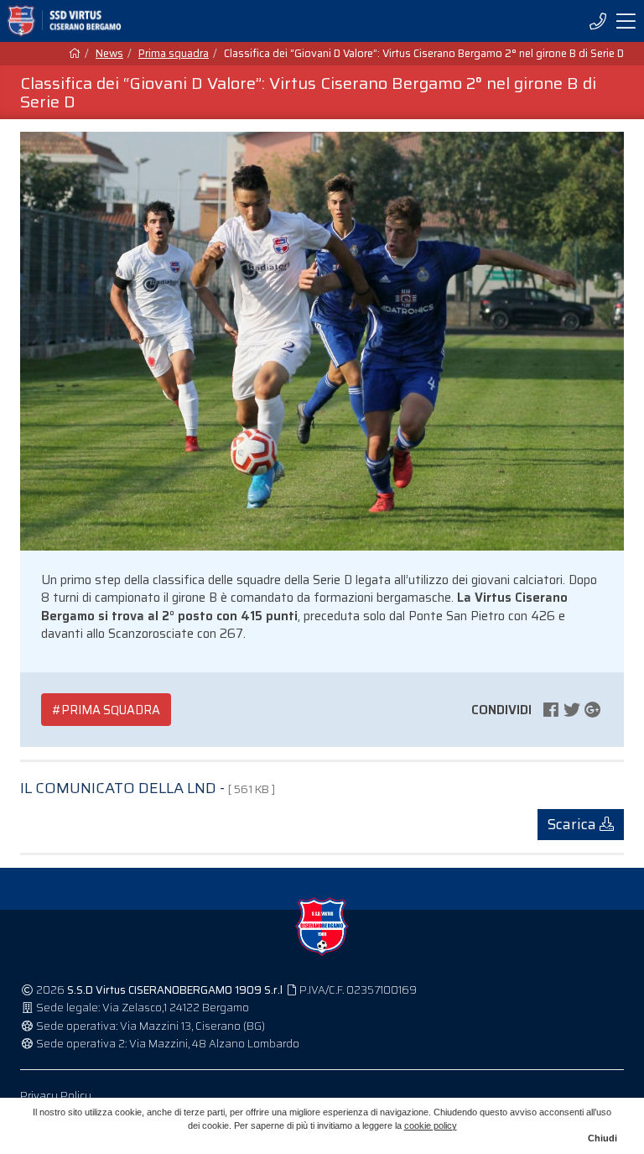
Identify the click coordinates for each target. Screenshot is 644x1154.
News (109, 53)
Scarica (574, 824)
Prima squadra (173, 53)
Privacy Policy (55, 1095)
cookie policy (430, 1125)
